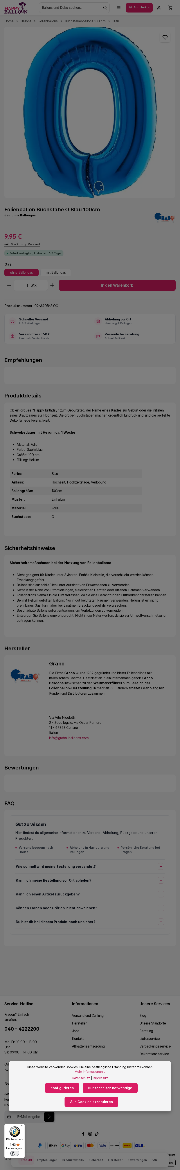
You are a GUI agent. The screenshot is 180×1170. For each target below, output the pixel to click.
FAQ (154, 1160)
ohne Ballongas (21, 272)
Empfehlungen (47, 1160)
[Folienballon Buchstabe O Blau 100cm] (89, 112)
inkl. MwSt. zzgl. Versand (22, 244)
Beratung (146, 1031)
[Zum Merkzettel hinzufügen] (165, 37)
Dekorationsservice (154, 1054)
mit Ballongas (56, 272)
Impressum (100, 1078)
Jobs (75, 1031)
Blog (142, 1016)
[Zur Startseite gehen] (15, 8)
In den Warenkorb (117, 285)
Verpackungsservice (155, 1046)
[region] (90, 112)
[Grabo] (165, 217)
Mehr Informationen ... (90, 1071)
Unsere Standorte (152, 1023)
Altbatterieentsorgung (88, 1046)
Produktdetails (73, 1160)
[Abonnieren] (49, 1117)
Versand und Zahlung (88, 1016)
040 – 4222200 (21, 1029)
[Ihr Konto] (159, 7)
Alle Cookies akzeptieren (91, 1102)
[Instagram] (90, 1135)
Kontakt (78, 1039)
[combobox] (70, 7)
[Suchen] (105, 7)
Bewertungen (137, 1160)
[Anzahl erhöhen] (52, 285)
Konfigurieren (62, 1088)
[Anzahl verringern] (9, 285)
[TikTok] (97, 1135)
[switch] (14, 1153)
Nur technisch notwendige (110, 1088)
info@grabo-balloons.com (69, 738)
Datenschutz (81, 1078)
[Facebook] (83, 1135)
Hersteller (79, 1023)
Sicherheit (95, 1160)
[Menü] (118, 7)
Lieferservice (149, 1039)
